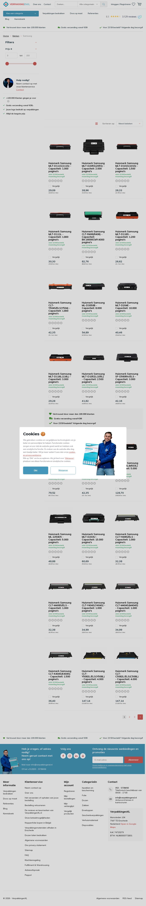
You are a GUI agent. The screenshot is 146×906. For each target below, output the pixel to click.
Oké (35, 470)
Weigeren (69, 458)
